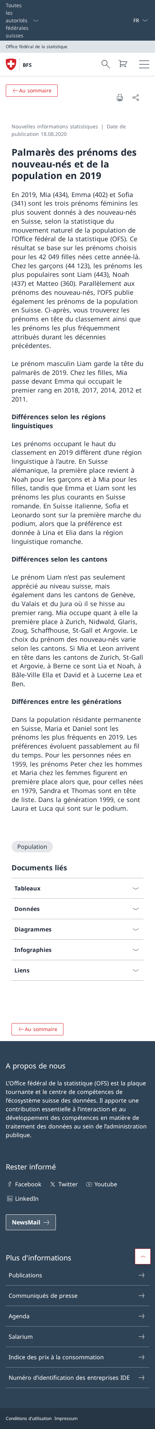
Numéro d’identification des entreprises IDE (69, 1378)
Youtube (105, 1184)
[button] (143, 1256)
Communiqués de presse (43, 1296)
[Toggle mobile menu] (144, 64)
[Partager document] (135, 97)
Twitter (68, 1184)
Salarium (21, 1337)
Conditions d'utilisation (29, 1418)
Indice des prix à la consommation (56, 1357)
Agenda (19, 1316)
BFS (27, 64)
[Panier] (122, 63)
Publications (25, 1275)
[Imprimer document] (120, 97)
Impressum (66, 1418)
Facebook (28, 1184)
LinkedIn (27, 1199)
